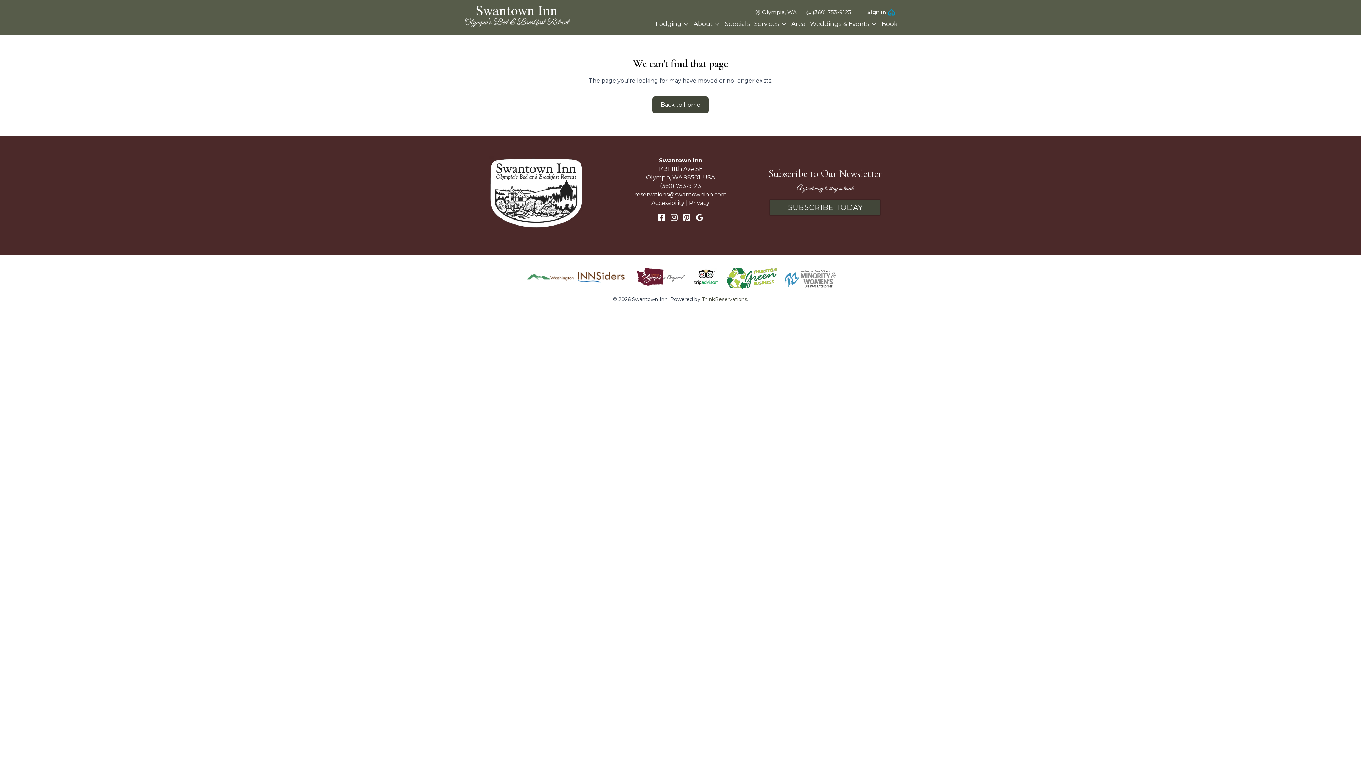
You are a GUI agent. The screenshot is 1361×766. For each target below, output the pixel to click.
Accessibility (667, 203)
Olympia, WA (779, 12)
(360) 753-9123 (832, 12)
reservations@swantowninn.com (680, 194)
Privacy (699, 203)
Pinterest (686, 217)
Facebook (661, 217)
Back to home (680, 104)
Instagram (674, 217)
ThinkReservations (724, 299)
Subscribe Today (825, 207)
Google (699, 217)
